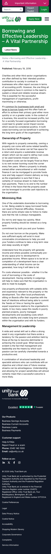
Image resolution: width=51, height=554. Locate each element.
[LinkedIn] (3, 462)
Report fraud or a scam (13, 445)
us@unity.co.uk (16, 451)
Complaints (7, 540)
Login (44, 9)
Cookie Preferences (10, 502)
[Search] (21, 9)
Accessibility (7, 524)
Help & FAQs (8, 442)
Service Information (10, 545)
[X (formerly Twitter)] (8, 462)
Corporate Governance (12, 534)
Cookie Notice (8, 519)
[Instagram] (19, 462)
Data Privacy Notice (10, 513)
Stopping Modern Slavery (13, 529)
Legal (4, 508)
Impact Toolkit (30, 9)
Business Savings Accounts (15, 421)
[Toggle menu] (47, 18)
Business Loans (9, 427)
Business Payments (11, 430)
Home (5, 58)
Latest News (11, 49)
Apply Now (34, 19)
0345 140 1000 (17, 448)
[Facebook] (14, 462)
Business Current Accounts (15, 424)
